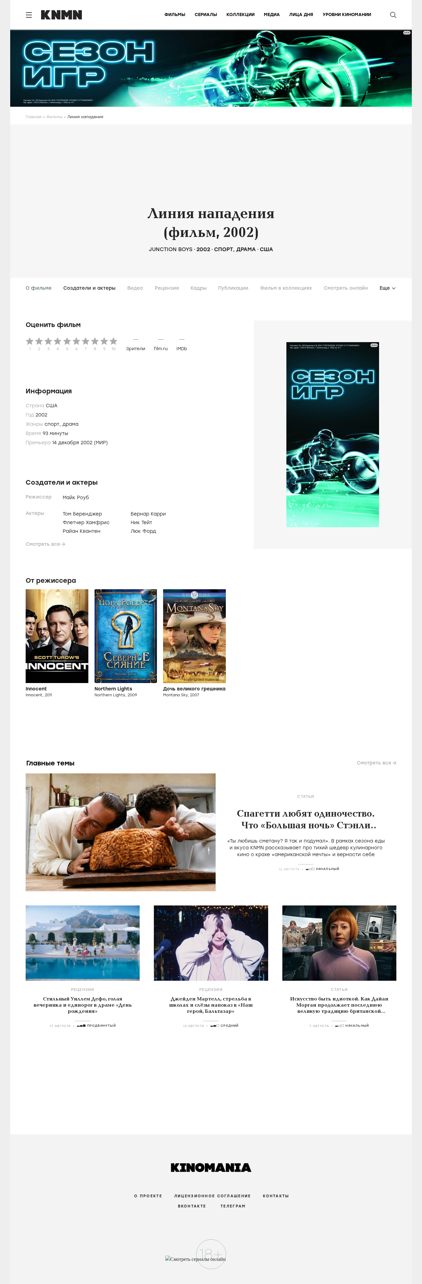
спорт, (53, 424)
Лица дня (301, 14)
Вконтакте (192, 1206)
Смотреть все (43, 544)
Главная (33, 117)
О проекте (148, 1196)
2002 (203, 249)
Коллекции (240, 14)
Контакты (276, 1196)
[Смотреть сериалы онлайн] (211, 1262)
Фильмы (174, 14)
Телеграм (233, 1206)
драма (246, 249)
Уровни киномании (347, 14)
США (266, 249)
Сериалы (206, 14)
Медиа (272, 14)
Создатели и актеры (89, 288)
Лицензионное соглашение (212, 1196)
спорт (223, 249)
